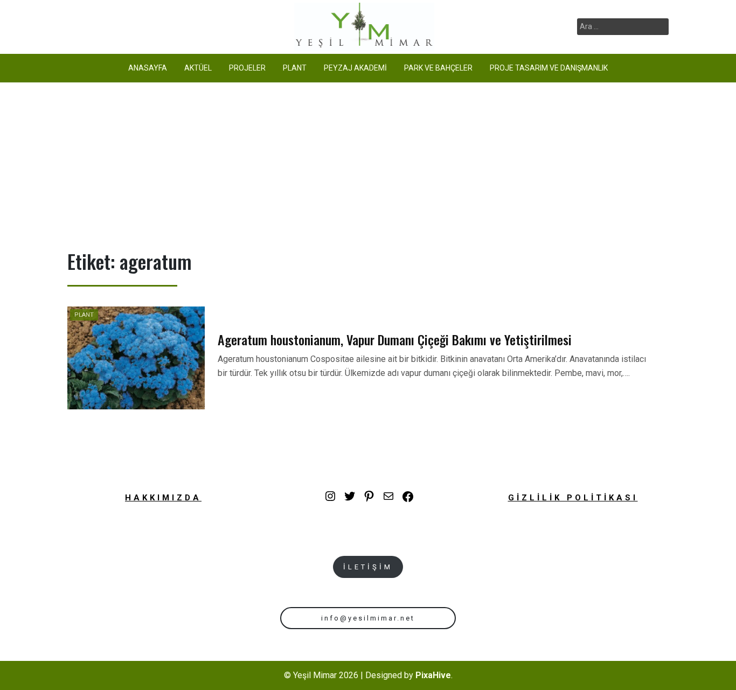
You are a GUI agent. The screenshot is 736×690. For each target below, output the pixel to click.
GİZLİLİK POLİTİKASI (573, 498)
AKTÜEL (198, 68)
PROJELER (247, 68)
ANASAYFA (147, 68)
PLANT (295, 68)
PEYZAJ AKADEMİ (355, 68)
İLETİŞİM (368, 567)
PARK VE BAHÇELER (438, 68)
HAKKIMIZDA (163, 498)
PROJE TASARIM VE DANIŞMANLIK (549, 68)
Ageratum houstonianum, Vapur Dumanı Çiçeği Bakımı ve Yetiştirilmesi (395, 339)
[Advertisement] (368, 163)
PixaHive (433, 675)
